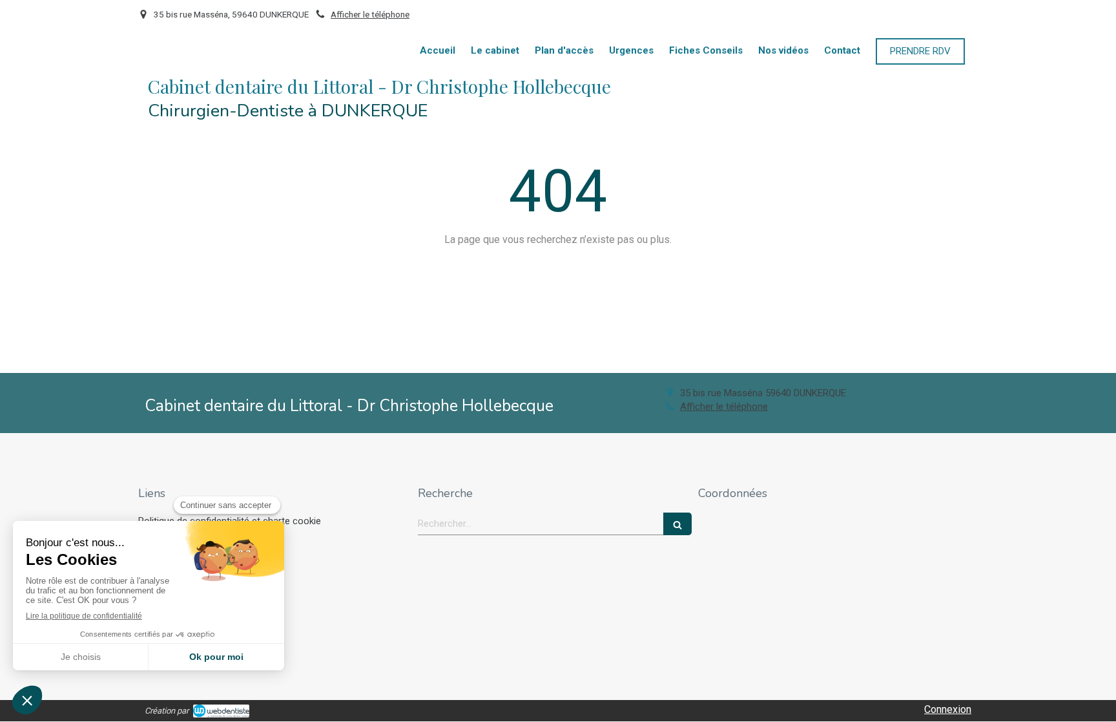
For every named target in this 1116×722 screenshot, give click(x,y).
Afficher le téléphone (370, 14)
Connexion (947, 709)
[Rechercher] (677, 524)
